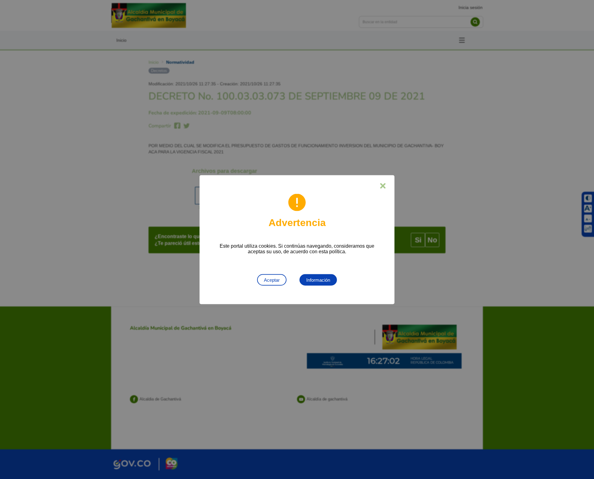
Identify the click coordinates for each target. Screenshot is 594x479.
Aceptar (272, 279)
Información (318, 279)
